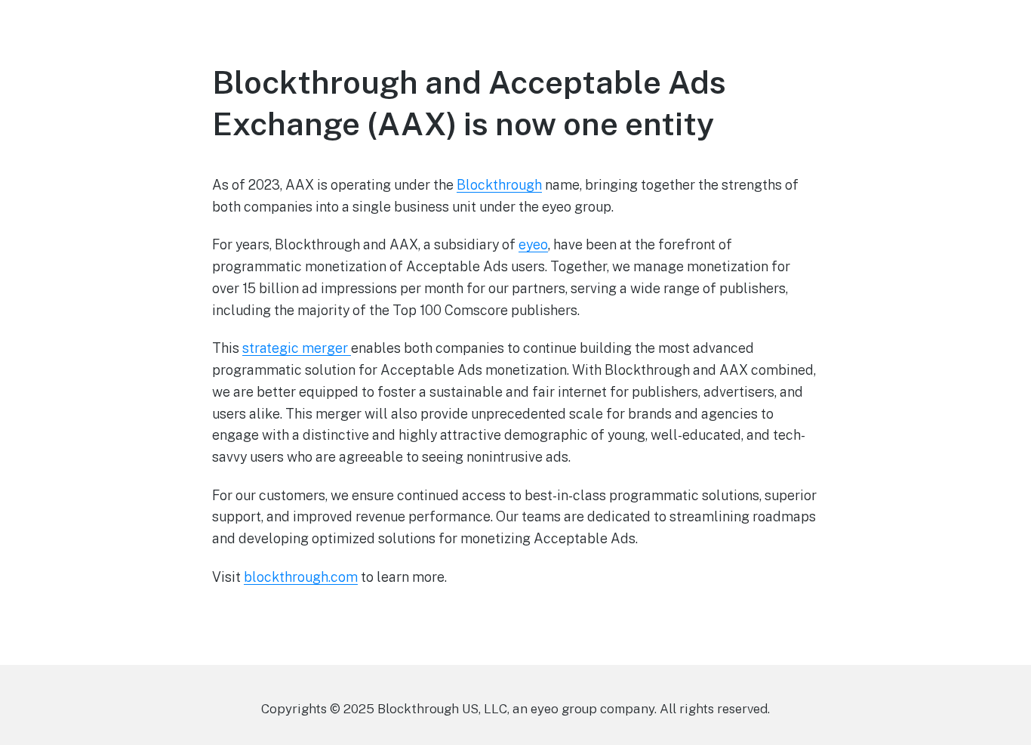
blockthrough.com (301, 577)
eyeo (533, 244)
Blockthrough (499, 185)
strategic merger (296, 348)
